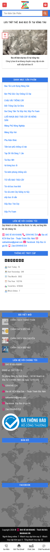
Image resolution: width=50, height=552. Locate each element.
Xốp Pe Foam (10, 211)
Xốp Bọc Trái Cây (11, 204)
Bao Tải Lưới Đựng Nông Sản (16, 86)
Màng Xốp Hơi (10, 132)
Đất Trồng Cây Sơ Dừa (14, 105)
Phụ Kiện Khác (10, 140)
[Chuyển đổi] (43, 85)
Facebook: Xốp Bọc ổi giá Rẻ (18, 403)
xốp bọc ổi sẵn (10, 197)
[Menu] (4, 5)
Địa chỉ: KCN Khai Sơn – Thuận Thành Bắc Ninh (25, 391)
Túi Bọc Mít (9, 160)
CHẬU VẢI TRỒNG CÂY (14, 100)
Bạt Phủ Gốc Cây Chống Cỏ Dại (17, 94)
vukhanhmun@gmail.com (15, 397)
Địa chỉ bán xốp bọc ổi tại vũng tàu (25, 58)
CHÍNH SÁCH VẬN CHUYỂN (22, 338)
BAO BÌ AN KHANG (13, 234)
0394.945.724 (32, 234)
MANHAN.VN (25, 533)
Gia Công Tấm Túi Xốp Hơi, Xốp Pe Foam (21, 111)
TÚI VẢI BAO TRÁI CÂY (14, 180)
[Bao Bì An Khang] (25, 5)
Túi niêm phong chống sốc (15, 172)
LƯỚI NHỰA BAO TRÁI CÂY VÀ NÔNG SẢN (20, 118)
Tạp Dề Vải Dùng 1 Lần (14, 153)
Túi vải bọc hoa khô (12, 186)
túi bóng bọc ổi (10, 165)
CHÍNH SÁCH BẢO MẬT (20, 347)
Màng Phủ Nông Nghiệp (14, 125)
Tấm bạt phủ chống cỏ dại (15, 146)
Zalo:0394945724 (19, 245)
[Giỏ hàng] (45, 5)
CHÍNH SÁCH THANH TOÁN (22, 320)
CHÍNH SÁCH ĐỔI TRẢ (20, 329)
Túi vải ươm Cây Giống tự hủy (16, 192)
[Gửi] (45, 13)
